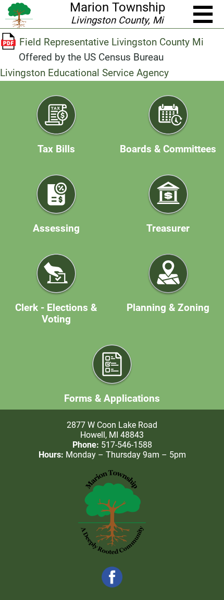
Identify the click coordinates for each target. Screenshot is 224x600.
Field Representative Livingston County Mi (111, 42)
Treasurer (168, 228)
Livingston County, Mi (117, 20)
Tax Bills (56, 149)
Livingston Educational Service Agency (84, 73)
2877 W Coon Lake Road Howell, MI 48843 (112, 430)
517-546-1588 (126, 445)
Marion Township (117, 7)
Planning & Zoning (168, 308)
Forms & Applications (112, 398)
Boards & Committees (168, 149)
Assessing (56, 228)
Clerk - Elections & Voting (56, 313)
